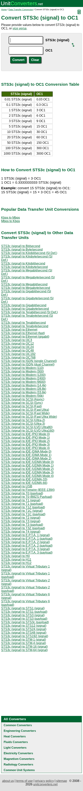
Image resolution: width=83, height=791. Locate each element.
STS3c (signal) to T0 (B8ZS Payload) (26, 496)
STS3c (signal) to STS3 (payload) (24, 618)
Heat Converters (15, 736)
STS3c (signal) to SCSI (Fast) (21, 406)
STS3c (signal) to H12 (16, 563)
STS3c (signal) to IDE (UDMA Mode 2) (27, 469)
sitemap (61, 780)
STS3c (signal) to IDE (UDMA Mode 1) (27, 465)
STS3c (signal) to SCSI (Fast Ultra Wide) (29, 416)
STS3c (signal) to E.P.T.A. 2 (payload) (27, 545)
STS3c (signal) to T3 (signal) (20, 521)
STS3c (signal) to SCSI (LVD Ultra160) (27, 430)
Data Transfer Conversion (20, 9)
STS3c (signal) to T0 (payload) (22, 493)
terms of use (24, 780)
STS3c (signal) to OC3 (16, 340)
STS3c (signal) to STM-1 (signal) (23, 639)
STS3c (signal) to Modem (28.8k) (23, 388)
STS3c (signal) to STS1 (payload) (24, 611)
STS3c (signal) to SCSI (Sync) (22, 402)
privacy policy (44, 780)
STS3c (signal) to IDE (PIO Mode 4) (25, 448)
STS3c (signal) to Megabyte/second (25, 287)
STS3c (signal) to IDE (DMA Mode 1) (26, 455)
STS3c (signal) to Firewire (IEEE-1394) (28, 489)
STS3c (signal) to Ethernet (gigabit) (25, 336)
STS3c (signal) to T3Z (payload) (23, 528)
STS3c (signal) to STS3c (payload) (25, 622)
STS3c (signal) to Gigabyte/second (25, 308)
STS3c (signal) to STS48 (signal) (23, 632)
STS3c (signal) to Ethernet (19, 329)
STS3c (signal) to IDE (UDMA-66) (24, 483)
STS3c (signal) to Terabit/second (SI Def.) (29, 312)
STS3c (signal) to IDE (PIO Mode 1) (25, 437)
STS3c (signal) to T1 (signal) (20, 500)
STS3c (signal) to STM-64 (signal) (24, 650)
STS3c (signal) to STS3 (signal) (23, 615)
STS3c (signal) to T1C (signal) (22, 510)
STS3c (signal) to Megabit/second (24, 284)
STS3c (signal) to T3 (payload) (22, 524)
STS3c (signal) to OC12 (17, 343)
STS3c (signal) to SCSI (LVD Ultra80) (27, 427)
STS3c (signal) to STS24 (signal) (23, 629)
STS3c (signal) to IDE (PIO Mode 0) (25, 434)
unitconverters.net (45, 784)
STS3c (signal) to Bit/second (20, 246)
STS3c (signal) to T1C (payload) (23, 514)
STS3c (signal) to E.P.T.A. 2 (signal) (25, 542)
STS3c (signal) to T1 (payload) (22, 503)
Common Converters (18, 725)
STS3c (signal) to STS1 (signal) (23, 608)
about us (8, 780)
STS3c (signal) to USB (16, 486)
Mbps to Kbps (10, 221)
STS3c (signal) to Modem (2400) (23, 378)
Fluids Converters (16, 742)
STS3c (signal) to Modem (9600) (23, 382)
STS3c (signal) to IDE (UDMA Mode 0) (27, 462)
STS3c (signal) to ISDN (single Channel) (29, 361)
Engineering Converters (20, 730)
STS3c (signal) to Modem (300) (22, 371)
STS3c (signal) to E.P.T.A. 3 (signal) (25, 549)
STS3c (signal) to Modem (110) (22, 368)
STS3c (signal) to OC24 (17, 347)
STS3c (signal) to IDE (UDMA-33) (24, 479)
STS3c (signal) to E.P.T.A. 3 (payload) (27, 552)
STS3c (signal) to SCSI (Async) (22, 399)
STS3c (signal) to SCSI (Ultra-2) (23, 420)
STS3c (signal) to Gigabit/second (23, 305)
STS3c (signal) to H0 (15, 556)
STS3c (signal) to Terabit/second (23, 322)
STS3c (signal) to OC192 (18, 354)
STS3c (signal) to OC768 (18, 357)
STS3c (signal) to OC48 (17, 350)
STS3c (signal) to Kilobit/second (23, 263)
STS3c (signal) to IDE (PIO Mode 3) (25, 444)
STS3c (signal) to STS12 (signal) (23, 625)
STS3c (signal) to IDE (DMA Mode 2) (26, 458)
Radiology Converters (18, 764)
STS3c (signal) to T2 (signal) (20, 517)
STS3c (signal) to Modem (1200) (23, 375)
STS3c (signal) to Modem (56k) (22, 395)
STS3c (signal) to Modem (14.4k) (23, 385)
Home (4, 9)
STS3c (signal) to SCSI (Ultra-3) (23, 423)
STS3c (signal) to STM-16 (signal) (24, 646)
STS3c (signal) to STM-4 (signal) (23, 643)
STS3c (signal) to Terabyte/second (24, 326)
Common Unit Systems (19, 770)
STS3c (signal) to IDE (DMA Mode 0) (26, 451)
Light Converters (15, 747)
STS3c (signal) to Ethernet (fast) (23, 333)
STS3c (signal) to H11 (16, 559)
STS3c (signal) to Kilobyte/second (24, 267)
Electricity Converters (18, 753)
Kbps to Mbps (10, 217)
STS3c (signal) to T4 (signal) (20, 531)
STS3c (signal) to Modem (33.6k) (23, 392)
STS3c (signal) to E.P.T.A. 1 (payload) (27, 538)
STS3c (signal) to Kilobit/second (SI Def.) (29, 253)
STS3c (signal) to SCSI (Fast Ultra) (25, 409)
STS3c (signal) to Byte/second (22, 249)
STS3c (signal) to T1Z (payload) (23, 507)
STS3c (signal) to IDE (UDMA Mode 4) (27, 476)
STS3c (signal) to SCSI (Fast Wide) (25, 413)
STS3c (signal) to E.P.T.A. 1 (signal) (25, 535)
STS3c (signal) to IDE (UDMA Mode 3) (27, 472)
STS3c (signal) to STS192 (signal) (24, 636)
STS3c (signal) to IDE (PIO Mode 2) (25, 441)
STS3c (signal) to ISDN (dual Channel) (27, 364)
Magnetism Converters (19, 758)
